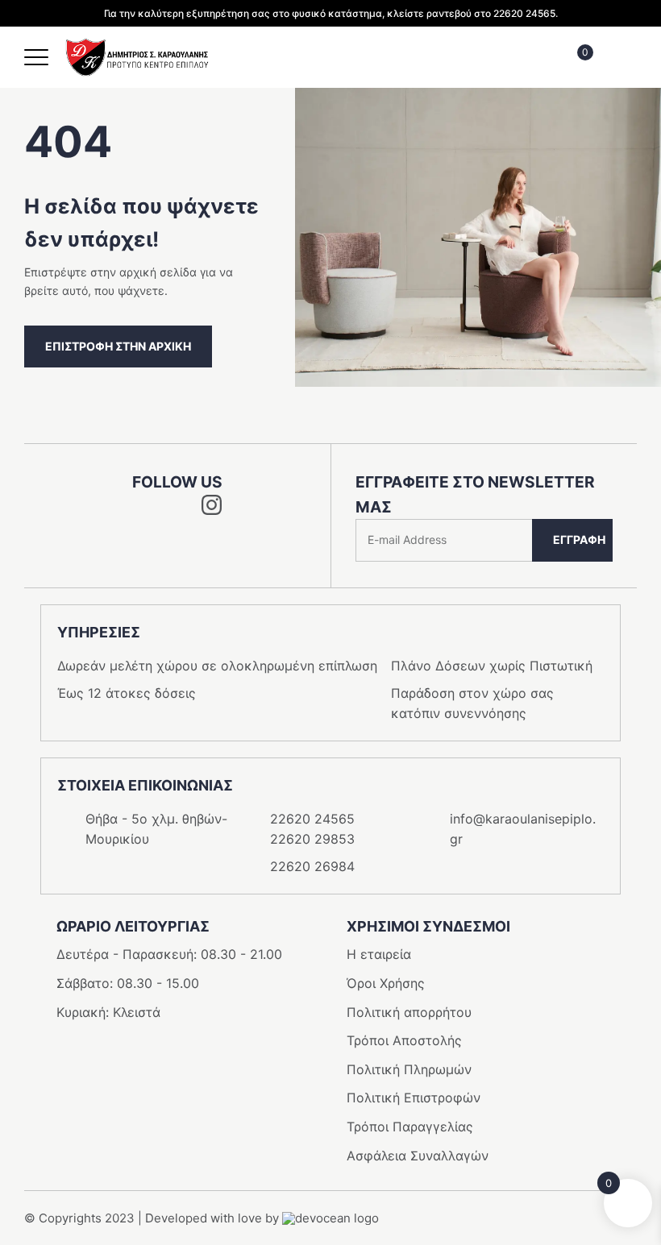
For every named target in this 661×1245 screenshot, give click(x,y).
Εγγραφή (579, 539)
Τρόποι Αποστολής (404, 1040)
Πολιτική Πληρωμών (409, 1069)
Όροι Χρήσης (386, 983)
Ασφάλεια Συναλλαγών (417, 1155)
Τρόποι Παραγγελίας (410, 1126)
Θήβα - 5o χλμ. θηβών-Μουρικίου (156, 829)
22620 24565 (312, 819)
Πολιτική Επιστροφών (413, 1097)
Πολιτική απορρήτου (409, 1012)
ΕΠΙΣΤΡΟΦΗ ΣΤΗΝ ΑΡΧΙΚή (118, 346)
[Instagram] (212, 510)
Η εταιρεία (379, 954)
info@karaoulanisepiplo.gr (523, 829)
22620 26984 (312, 866)
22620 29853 (312, 839)
